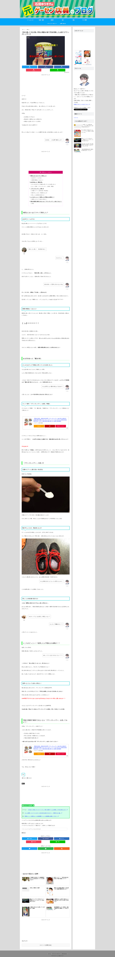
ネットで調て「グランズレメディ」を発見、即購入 (43, 186)
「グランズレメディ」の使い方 (37, 188)
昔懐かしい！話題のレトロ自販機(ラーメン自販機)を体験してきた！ (41, 816)
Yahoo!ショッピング (60, 426)
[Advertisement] (34, 84)
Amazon (39, 426)
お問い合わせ (64, 953)
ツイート (76, 117)
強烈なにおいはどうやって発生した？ (38, 175)
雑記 (23, 783)
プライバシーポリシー (56, 953)
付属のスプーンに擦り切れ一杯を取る (40, 190)
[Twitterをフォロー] (29, 848)
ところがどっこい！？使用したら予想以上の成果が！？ (42, 197)
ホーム (49, 953)
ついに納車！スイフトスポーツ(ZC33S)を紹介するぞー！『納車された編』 (43, 813)
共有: (33, 203)
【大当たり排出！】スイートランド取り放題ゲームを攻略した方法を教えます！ (47, 809)
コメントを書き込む (46, 945)
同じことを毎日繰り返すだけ (38, 195)
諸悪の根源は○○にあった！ (38, 180)
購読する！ (24, 832)
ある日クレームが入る (36, 177)
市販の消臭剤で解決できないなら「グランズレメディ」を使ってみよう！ (46, 201)
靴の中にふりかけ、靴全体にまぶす (39, 192)
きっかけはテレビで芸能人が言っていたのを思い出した (44, 184)
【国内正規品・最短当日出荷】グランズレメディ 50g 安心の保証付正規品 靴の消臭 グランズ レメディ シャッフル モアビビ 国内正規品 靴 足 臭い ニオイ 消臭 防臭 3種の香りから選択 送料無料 (50, 420)
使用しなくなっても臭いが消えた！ (39, 199)
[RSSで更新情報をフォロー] (62, 848)
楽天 (50, 426)
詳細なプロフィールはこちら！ (81, 104)
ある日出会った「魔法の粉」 (36, 182)
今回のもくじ (45, 172)
